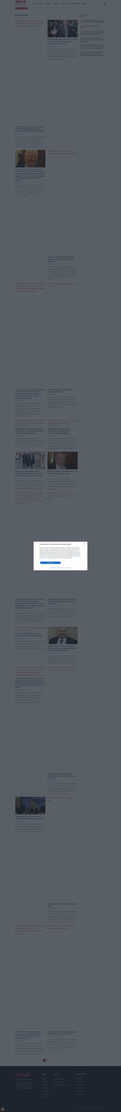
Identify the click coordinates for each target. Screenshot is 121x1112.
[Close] (84, 544)
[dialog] (60, 556)
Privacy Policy (68, 567)
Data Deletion (53, 567)
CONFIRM (50, 562)
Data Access (60, 567)
